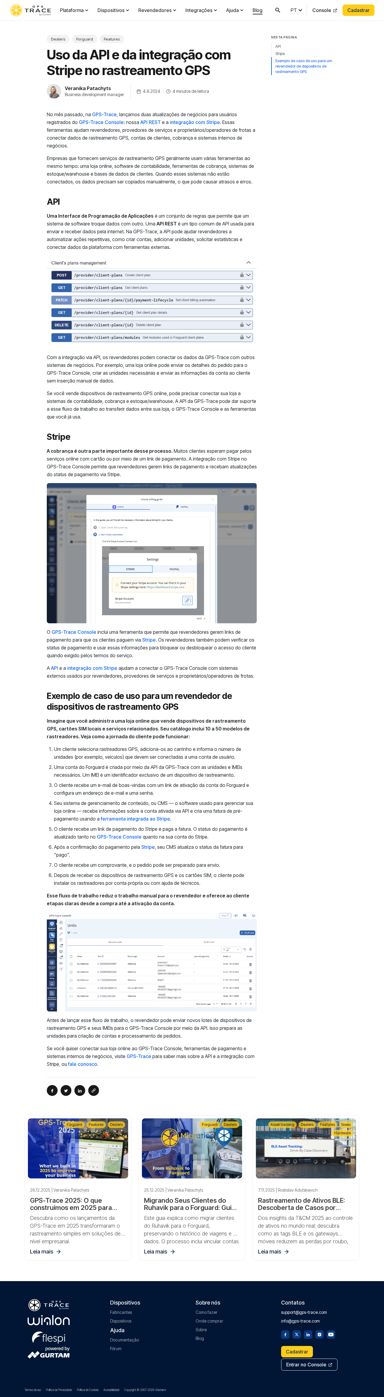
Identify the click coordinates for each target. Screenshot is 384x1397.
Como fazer (207, 1312)
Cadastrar (358, 10)
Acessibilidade (111, 1390)
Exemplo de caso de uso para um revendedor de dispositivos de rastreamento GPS (303, 66)
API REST (150, 122)
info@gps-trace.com (300, 1320)
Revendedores (155, 10)
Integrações (198, 10)
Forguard (84, 39)
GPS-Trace (104, 114)
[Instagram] (319, 1334)
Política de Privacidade (59, 1390)
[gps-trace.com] (31, 10)
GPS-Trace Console (101, 122)
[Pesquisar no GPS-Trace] (278, 10)
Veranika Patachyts (88, 88)
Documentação (124, 1339)
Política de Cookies (88, 1390)
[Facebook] (285, 1334)
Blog (257, 10)
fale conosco (82, 1064)
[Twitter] (296, 1334)
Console (321, 10)
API (54, 668)
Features (112, 39)
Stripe (149, 640)
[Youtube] (331, 1334)
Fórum (116, 1348)
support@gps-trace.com (304, 1312)
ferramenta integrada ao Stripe (135, 819)
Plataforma (72, 10)
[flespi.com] (49, 1336)
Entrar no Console (306, 1365)
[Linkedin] (308, 1334)
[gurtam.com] (49, 1320)
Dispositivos (111, 10)
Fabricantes (121, 1312)
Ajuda (232, 10)
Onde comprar (209, 1320)
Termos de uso (33, 1390)
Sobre (201, 1329)
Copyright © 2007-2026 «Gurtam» (145, 1390)
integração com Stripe (195, 122)
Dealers (58, 39)
